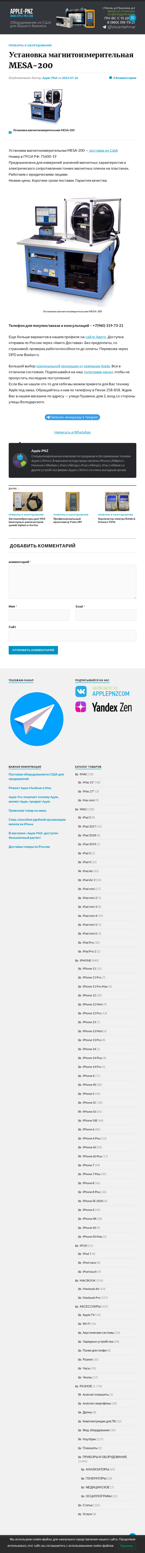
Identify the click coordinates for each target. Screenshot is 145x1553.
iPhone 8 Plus (91, 1192)
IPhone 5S (89, 1111)
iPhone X (88, 1209)
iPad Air (88, 871)
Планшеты (90, 1448)
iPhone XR (89, 1218)
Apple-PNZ (49, 78)
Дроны (87, 1412)
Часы (86, 1368)
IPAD (83, 809)
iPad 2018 (89, 835)
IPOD (83, 1245)
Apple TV (89, 1314)
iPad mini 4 (90, 915)
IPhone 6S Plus (92, 1156)
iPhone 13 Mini (93, 1031)
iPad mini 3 (90, 906)
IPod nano (89, 1262)
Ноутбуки (89, 1439)
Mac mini (89, 800)
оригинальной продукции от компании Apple (73, 366)
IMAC (84, 774)
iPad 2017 (89, 826)
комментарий (20, 561)
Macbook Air (91, 1288)
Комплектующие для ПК (99, 1421)
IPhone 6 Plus (92, 1138)
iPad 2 (87, 817)
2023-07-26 (70, 78)
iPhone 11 (89, 968)
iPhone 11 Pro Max (95, 986)
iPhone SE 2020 (93, 1201)
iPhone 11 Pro (92, 977)
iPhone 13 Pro (92, 1040)
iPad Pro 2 (89, 951)
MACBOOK (88, 1280)
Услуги (87, 1514)
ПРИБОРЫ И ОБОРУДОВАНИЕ (30, 45)
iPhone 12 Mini (93, 1004)
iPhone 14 (89, 1049)
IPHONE (85, 960)
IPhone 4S (89, 1084)
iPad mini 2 (90, 897)
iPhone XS (89, 1227)
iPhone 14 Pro (92, 1066)
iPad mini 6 (90, 933)
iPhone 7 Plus (91, 1174)
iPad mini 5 (90, 924)
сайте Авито (95, 337)
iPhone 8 (88, 1183)
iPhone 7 (88, 1165)
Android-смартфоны (97, 1403)
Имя (13, 606)
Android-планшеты (96, 1394)
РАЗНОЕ (86, 1386)
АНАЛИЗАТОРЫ (97, 1469)
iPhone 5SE (90, 1120)
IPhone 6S (89, 1147)
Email (80, 606)
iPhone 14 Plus (92, 1058)
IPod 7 (87, 1253)
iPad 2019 (89, 844)
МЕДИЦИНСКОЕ (98, 1487)
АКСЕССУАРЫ (90, 1306)
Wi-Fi (86, 1323)
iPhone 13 (89, 1022)
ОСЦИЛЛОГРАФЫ (99, 1496)
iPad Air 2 (89, 880)
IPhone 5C (89, 1102)
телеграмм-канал (98, 372)
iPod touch (90, 1271)
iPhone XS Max (92, 1236)
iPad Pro (88, 942)
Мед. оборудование (96, 1430)
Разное (88, 1359)
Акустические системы (98, 1332)
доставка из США (103, 150)
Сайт (12, 626)
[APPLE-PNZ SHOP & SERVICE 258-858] (72, 18)
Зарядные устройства (98, 1341)
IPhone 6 (88, 1129)
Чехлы (87, 1377)
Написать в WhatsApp (72, 432)
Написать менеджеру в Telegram (74, 417)
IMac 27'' (89, 791)
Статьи (88, 1505)
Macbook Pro (91, 1297)
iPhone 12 (89, 995)
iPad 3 (87, 853)
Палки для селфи (94, 1350)
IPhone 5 (88, 1093)
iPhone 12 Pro (92, 1013)
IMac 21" (88, 782)
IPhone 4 (88, 1075)
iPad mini (89, 888)
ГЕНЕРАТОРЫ (96, 1478)
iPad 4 (87, 862)
